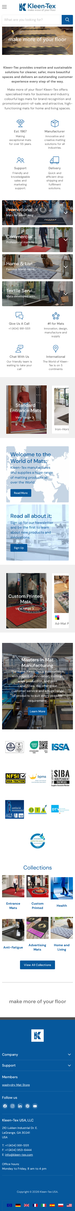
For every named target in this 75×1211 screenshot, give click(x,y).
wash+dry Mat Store (16, 1085)
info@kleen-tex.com (19, 1155)
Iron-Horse (63, 429)
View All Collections (37, 965)
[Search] (67, 20)
